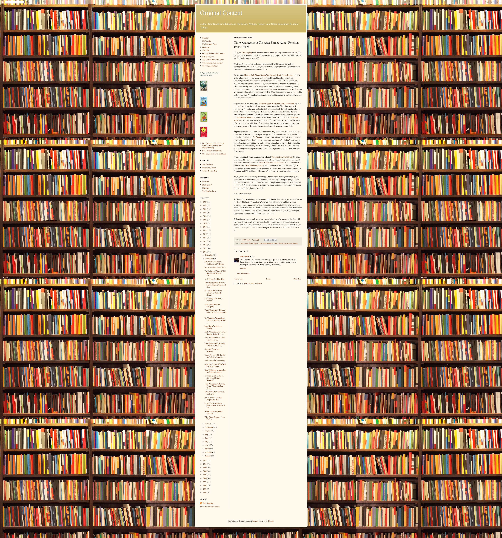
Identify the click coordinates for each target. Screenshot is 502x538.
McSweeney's (207, 185)
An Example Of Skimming (215, 360)
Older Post (297, 279)
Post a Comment (243, 273)
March (207, 448)
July (207, 434)
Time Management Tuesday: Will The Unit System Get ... (215, 312)
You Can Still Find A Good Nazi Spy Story (215, 338)
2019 (205, 227)
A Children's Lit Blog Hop (214, 279)
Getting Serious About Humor (213, 53)
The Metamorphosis (254, 165)
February (208, 452)
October (208, 423)
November (209, 258)
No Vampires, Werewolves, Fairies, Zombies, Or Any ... (215, 320)
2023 (205, 212)
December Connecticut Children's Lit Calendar (214, 262)
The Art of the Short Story (282, 157)
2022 (205, 216)
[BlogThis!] (268, 240)
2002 (205, 492)
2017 (205, 234)
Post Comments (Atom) (253, 283)
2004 (205, 485)
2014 (205, 244)
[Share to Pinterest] (275, 240)
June (207, 438)
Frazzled (205, 181)
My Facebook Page (209, 44)
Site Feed (205, 50)
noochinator (244, 256)
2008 (205, 471)
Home (268, 279)
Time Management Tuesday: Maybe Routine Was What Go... (215, 284)
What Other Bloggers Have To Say (215, 418)
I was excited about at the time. (271, 162)
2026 (205, 202)
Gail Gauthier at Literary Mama (214, 153)
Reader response (208, 56)
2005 (205, 481)
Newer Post (239, 279)
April (207, 445)
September (209, 427)
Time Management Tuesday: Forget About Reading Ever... (215, 385)
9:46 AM (243, 268)
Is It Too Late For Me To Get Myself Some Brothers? (214, 378)
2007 (205, 474)
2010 (205, 464)
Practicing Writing (209, 167)
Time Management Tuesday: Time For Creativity (215, 344)
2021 (205, 219)
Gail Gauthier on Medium (211, 150)
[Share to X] (270, 240)
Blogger (271, 521)
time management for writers (268, 243)
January (208, 455)
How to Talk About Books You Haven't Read (262, 75)
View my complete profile (209, 506)
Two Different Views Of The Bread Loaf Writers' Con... (215, 273)
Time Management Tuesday (288, 243)
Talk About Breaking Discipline (212, 305)
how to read (244, 243)
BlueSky (205, 38)
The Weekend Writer (210, 66)
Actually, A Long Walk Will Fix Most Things (215, 365)
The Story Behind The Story (213, 59)
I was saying (247, 52)
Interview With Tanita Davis (215, 267)
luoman (255, 521)
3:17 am (256, 137)
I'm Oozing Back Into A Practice (214, 299)
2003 (205, 489)
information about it (245, 117)
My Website (206, 41)
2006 (205, 478)
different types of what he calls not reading (276, 103)
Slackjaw (205, 188)
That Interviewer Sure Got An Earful (214, 392)
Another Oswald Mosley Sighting (214, 412)
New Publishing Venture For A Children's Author (215, 371)
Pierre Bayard (287, 75)
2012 (205, 252)
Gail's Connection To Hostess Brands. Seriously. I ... (215, 333)
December (209, 255)
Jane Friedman (207, 164)
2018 (205, 230)
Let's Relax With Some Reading (213, 327)
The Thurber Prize (209, 191)
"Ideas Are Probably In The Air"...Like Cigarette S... (215, 356)
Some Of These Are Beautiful (212, 350)
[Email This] (265, 240)
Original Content (221, 12)
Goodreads (206, 47)
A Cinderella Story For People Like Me (213, 398)
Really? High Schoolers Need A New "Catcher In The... (215, 405)
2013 (205, 248)
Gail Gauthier (208, 503)
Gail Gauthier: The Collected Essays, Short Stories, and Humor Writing (213, 145)
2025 (205, 205)
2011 (205, 460)
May (207, 441)
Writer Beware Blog (209, 171)
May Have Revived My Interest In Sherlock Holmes (213, 292)
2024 (205, 209)
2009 (205, 467)
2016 (205, 237)
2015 (205, 241)
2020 (205, 223)
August (208, 430)
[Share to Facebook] (273, 240)
